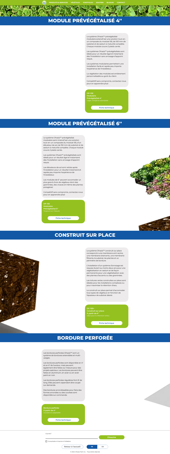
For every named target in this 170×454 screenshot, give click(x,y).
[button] (58, 2)
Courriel (49, 433)
